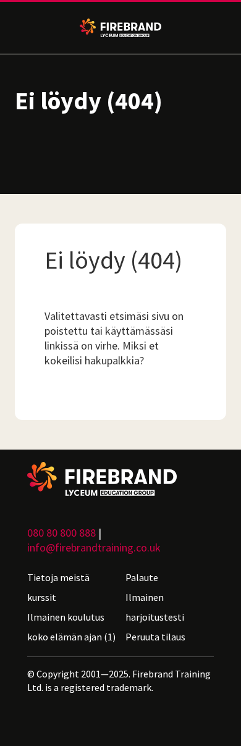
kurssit (41, 597)
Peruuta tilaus (155, 637)
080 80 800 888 (61, 533)
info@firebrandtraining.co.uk (94, 547)
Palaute (141, 577)
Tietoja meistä (58, 577)
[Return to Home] (120, 479)
